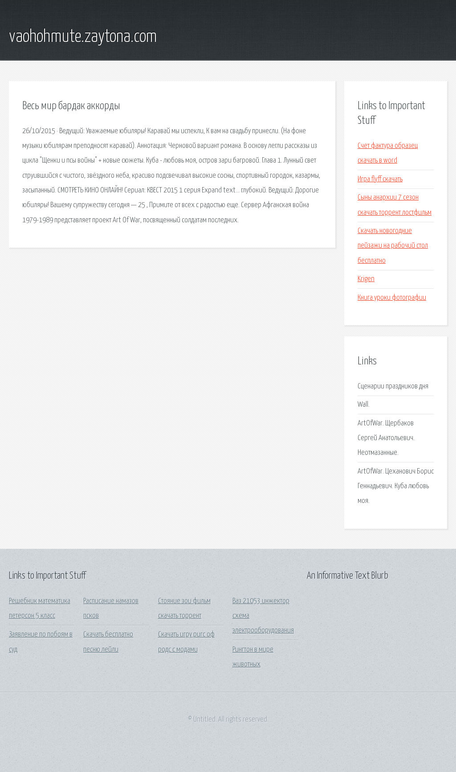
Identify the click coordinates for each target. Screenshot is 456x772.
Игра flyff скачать (380, 179)
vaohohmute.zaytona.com (83, 37)
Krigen (366, 279)
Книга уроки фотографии (392, 298)
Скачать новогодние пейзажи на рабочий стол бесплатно (393, 246)
